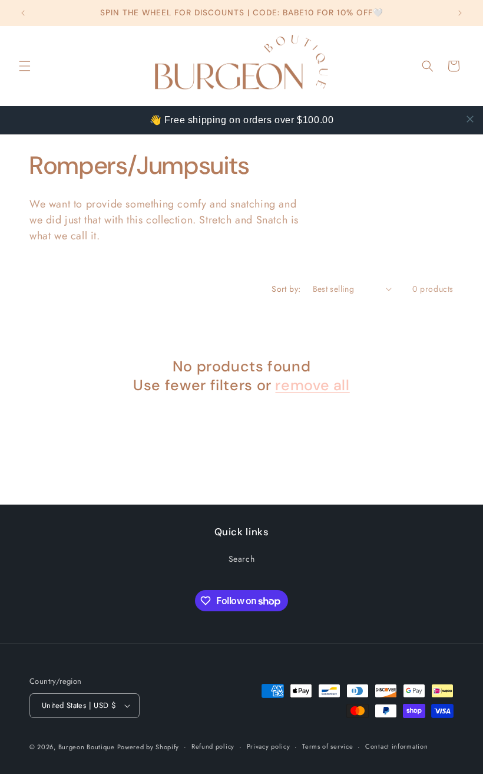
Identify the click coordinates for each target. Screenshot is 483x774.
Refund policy (212, 746)
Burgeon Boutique (87, 747)
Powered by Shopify (148, 747)
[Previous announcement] (23, 13)
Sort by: (286, 289)
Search (242, 559)
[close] (470, 119)
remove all (312, 385)
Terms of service (327, 746)
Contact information (396, 746)
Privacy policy (268, 746)
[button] (25, 66)
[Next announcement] (460, 13)
